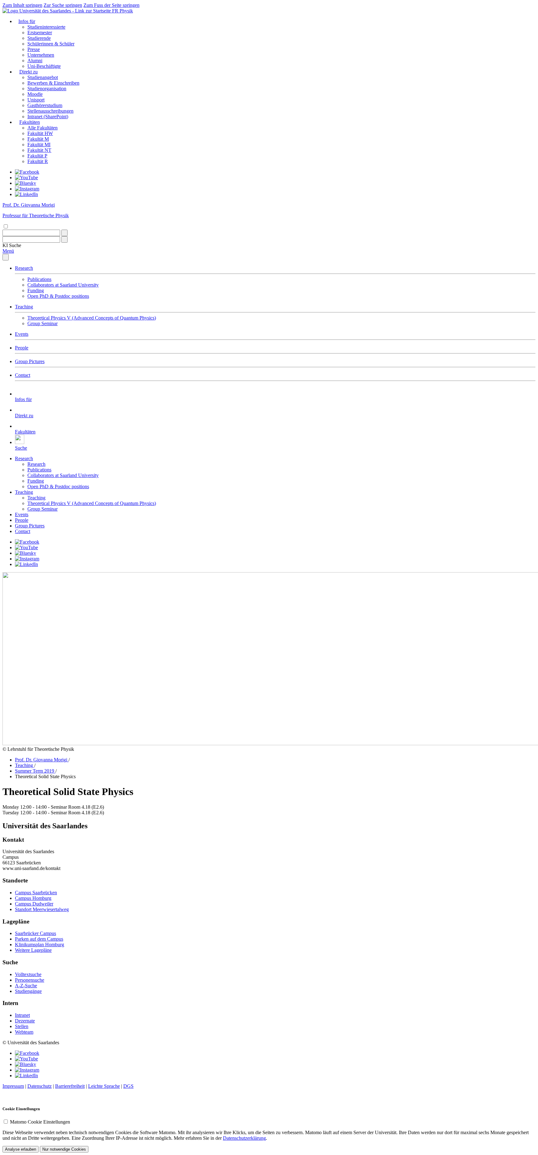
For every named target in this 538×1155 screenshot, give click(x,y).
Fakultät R (37, 161)
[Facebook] (27, 172)
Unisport (36, 99)
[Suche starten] (64, 233)
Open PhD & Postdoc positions (58, 296)
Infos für (26, 21)
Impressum (13, 1086)
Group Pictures (30, 361)
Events (21, 334)
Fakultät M (38, 139)
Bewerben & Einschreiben (53, 83)
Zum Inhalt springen (22, 5)
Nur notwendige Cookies (64, 1149)
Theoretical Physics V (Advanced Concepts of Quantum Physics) (91, 317)
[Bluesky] (25, 183)
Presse (33, 49)
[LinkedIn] (26, 194)
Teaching (24, 306)
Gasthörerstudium (44, 105)
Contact (22, 375)
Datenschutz (39, 1086)
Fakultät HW (40, 133)
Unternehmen (40, 55)
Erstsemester (39, 32)
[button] (11, 245)
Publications (39, 279)
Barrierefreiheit (70, 1086)
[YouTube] (26, 177)
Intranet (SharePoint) (47, 116)
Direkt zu (28, 71)
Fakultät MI (38, 144)
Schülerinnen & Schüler (50, 43)
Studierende (39, 38)
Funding (35, 290)
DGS (128, 1086)
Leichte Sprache (104, 1086)
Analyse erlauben (20, 1149)
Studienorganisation (46, 88)
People (21, 347)
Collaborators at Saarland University (63, 285)
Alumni (34, 60)
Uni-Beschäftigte (44, 66)
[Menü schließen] (5, 257)
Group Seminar (42, 323)
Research (24, 268)
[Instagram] (27, 188)
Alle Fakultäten (42, 127)
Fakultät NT (39, 150)
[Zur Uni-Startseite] (57, 10)
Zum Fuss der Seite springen (111, 5)
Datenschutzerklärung (244, 1138)
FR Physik (122, 10)
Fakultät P (37, 155)
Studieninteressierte (46, 27)
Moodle (35, 94)
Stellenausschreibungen (50, 111)
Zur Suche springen (63, 5)
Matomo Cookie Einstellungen (40, 1122)
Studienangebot (42, 77)
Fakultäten (29, 122)
